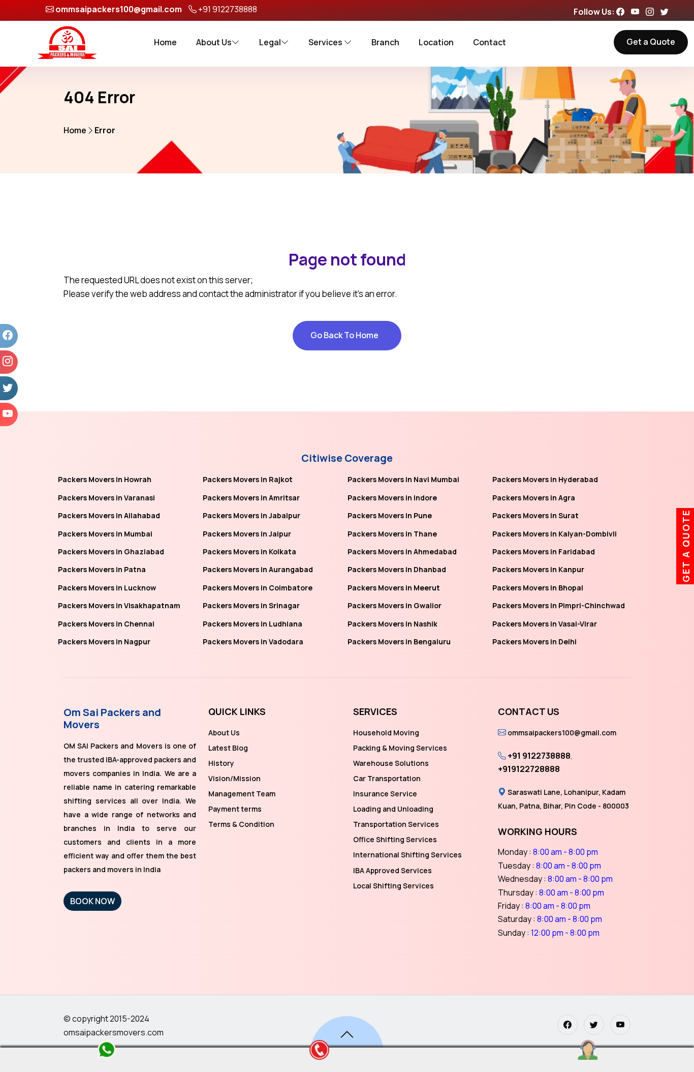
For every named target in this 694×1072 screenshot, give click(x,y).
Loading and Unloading (393, 809)
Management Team (241, 793)
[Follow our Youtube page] (637, 12)
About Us (214, 42)
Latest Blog (228, 748)
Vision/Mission (234, 778)
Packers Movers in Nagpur (104, 641)
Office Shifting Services (395, 839)
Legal (270, 42)
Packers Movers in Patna (102, 569)
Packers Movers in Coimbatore (257, 587)
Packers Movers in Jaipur (247, 534)
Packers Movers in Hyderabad (545, 479)
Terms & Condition (241, 824)
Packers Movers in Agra (533, 497)
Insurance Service (385, 793)
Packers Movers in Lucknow (107, 587)
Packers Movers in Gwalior (394, 605)
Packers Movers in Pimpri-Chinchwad (558, 605)
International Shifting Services (407, 854)
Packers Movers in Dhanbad (397, 569)
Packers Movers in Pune (390, 515)
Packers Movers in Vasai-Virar (544, 624)
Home (165, 42)
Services (326, 42)
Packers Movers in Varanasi (106, 497)
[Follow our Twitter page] (667, 12)
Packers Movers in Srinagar (251, 605)
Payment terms (235, 809)
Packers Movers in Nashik (392, 624)
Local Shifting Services (393, 885)
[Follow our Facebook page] (622, 12)
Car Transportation (387, 778)
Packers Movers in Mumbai (105, 534)
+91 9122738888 (227, 9)
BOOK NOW (92, 901)
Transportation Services (396, 824)
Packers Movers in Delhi (534, 641)
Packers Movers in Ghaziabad (111, 551)
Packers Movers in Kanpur (538, 569)
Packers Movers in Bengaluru (399, 641)
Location (436, 42)
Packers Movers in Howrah (104, 479)
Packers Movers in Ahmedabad (402, 551)
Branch (385, 42)
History (221, 763)
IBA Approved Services (392, 870)
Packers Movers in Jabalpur (251, 515)
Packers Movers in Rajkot (248, 479)
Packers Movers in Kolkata (249, 551)
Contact (489, 42)
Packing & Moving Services (400, 748)
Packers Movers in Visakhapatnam (119, 605)
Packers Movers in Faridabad (543, 551)
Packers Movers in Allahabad (109, 515)
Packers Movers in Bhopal (537, 587)
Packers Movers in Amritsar (251, 497)
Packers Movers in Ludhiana (252, 624)
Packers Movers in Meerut (394, 587)
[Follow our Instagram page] (652, 12)
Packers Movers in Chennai (106, 624)
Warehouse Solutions (391, 763)
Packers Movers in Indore (392, 497)
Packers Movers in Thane (392, 534)
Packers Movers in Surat (535, 515)
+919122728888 (529, 769)
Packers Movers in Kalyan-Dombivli (554, 534)
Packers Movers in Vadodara (253, 641)
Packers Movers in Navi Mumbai (403, 479)
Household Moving (386, 732)
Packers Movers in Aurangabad (258, 569)
